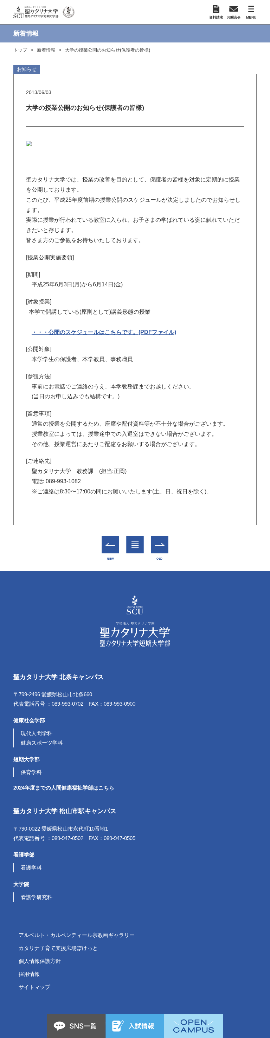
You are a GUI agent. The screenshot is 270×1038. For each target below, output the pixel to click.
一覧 (135, 539)
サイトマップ (34, 987)
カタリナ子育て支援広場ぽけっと (58, 948)
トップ (20, 50)
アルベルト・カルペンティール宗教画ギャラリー (77, 935)
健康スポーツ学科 (42, 743)
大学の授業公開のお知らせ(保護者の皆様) (107, 50)
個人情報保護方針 (40, 961)
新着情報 (46, 50)
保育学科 (31, 772)
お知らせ (27, 69)
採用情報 (29, 974)
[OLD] (159, 544)
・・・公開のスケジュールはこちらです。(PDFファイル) (104, 332)
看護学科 (31, 868)
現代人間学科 (36, 733)
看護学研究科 (36, 897)
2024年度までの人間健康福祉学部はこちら (63, 788)
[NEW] (110, 544)
